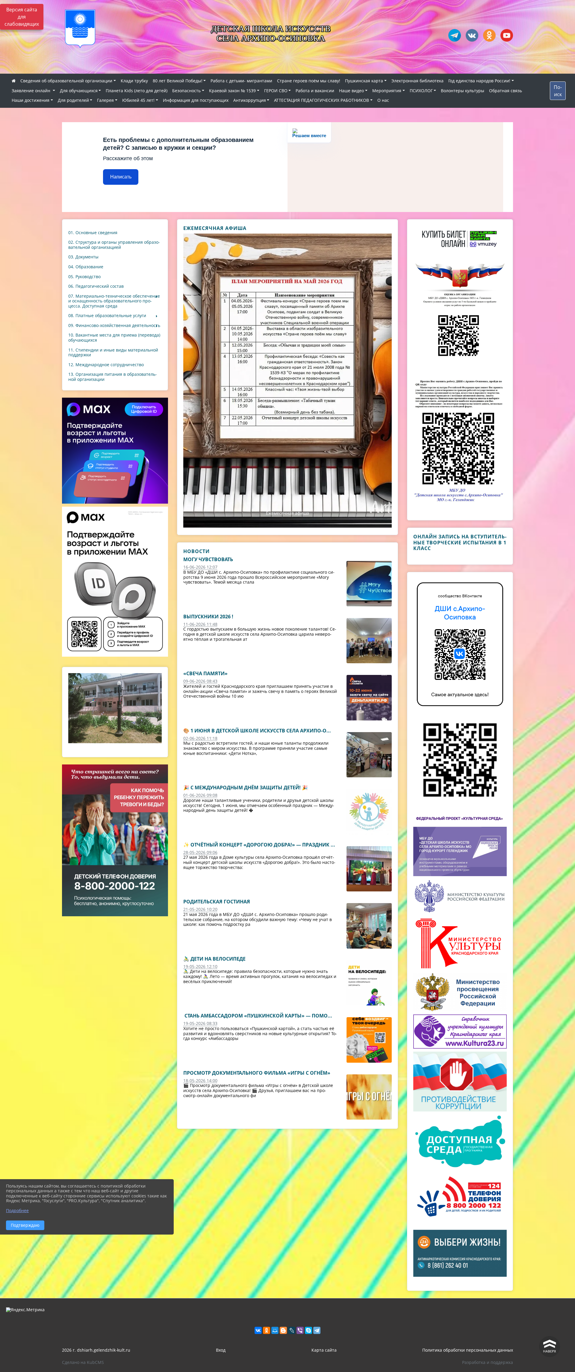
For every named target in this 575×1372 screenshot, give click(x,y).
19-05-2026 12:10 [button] (200, 966)
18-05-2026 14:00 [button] (200, 1080)
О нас (383, 100)
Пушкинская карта (364, 81)
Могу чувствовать (208, 559)
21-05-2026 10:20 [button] (200, 909)
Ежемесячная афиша (287, 513)
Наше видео (351, 90)
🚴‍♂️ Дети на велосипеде (214, 958)
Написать (120, 176)
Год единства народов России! (479, 81)
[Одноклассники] (266, 1330)
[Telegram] (316, 1330)
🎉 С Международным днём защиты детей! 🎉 (245, 787)
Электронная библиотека (417, 81)
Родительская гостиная (216, 901)
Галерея (105, 100)
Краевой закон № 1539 (232, 90)
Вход (221, 1350)
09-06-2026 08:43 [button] (200, 681)
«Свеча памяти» (205, 673)
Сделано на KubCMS (83, 1362)
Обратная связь (505, 90)
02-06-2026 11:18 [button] (200, 738)
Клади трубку (134, 81)
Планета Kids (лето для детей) (136, 90)
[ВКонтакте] (258, 1330)
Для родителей (73, 100)
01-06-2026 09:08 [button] (200, 795)
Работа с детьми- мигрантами (241, 81)
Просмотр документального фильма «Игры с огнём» (256, 1073)
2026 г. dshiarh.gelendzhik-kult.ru (96, 1350)
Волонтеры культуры (462, 90)
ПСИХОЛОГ (421, 90)
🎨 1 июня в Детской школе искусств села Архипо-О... (257, 730)
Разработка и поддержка (487, 1362)
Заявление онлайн (32, 90)
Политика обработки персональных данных (467, 1350)
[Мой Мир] (275, 1330)
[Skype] (308, 1330)
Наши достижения (30, 100)
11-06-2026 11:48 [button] (200, 624)
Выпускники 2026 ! (208, 616)
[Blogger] (283, 1330)
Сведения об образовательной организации (66, 81)
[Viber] (300, 1330)
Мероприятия (386, 90)
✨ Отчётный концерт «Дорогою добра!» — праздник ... (259, 844)
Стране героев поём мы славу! (308, 81)
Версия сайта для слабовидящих (21, 16)
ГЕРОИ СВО (276, 90)
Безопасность (186, 90)
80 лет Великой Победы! (177, 81)
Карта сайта (324, 1350)
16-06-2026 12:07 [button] (200, 567)
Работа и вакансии (315, 90)
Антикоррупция (249, 100)
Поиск (558, 91)
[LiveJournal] (291, 1330)
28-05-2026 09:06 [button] (200, 852)
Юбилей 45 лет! (138, 100)
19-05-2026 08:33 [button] (200, 1023)
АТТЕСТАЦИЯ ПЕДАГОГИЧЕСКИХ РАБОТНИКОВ (321, 100)
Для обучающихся (79, 90)
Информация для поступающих (196, 100)
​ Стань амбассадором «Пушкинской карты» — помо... (257, 1015)
